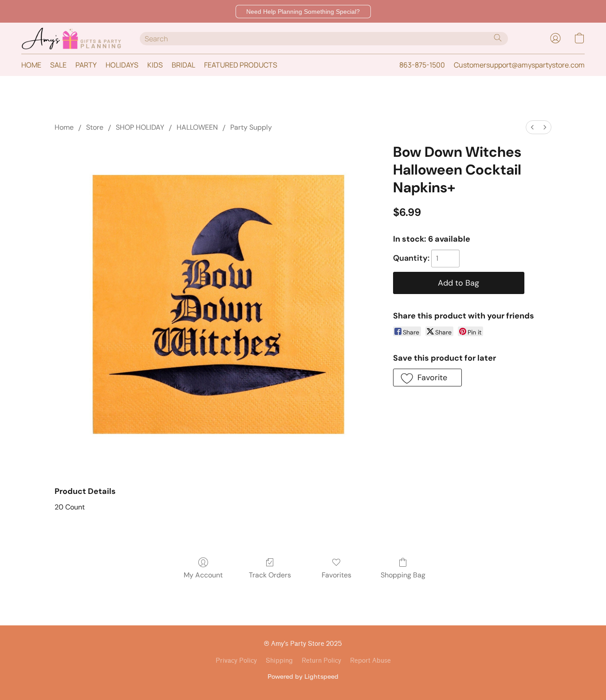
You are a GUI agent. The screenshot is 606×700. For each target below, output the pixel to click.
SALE (58, 65)
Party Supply (251, 127)
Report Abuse (370, 660)
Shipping (279, 660)
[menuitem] (532, 127)
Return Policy (321, 660)
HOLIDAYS (122, 65)
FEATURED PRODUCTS (240, 65)
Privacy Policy (236, 660)
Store (94, 127)
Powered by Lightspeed (303, 676)
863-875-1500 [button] (422, 65)
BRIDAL (183, 65)
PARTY (86, 65)
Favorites (336, 575)
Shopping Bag (403, 575)
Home (64, 127)
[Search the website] (497, 38)
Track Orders (270, 575)
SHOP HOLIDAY (140, 127)
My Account (203, 575)
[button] (303, 11)
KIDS (155, 65)
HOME (31, 65)
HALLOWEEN (197, 127)
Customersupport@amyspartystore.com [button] (519, 65)
